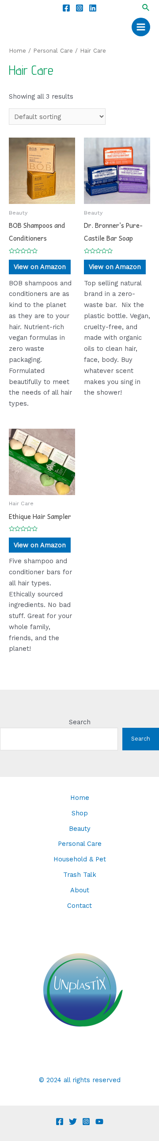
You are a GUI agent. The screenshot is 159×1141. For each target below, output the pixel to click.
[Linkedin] (93, 8)
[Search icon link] (146, 7)
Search (80, 722)
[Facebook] (66, 8)
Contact (79, 906)
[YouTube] (99, 1122)
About (79, 890)
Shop (80, 813)
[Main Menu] (141, 27)
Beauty (80, 829)
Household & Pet (79, 859)
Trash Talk (79, 875)
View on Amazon (40, 267)
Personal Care (53, 50)
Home (17, 50)
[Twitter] (73, 1122)
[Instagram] (79, 8)
